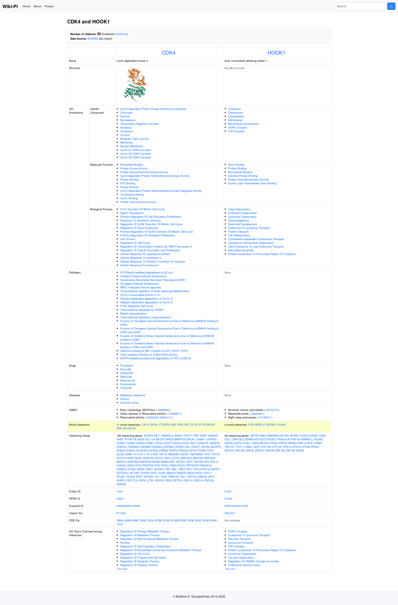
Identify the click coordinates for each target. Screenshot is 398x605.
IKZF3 (120, 458)
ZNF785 (290, 450)
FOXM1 (201, 450)
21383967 (174, 413)
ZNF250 (240, 450)
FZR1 (210, 450)
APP (196, 435)
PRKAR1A (205, 465)
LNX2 (166, 458)
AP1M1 (284, 435)
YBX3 (168, 480)
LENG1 (246, 443)
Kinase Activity (129, 187)
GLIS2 (120, 454)
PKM (173, 465)
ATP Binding (127, 183)
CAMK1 (200, 439)
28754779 (272, 410)
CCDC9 (304, 435)
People (49, 6)
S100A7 (281, 424)
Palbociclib (126, 373)
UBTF (211, 477)
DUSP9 (130, 450)
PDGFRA (148, 465)
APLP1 (188, 435)
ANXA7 (179, 435)
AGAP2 (148, 435)
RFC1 (190, 469)
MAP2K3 (186, 458)
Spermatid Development (242, 224)
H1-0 (136, 454)
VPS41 (315, 447)
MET (173, 462)
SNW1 (319, 443)
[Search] (391, 6)
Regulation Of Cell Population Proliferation (145, 546)
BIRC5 (170, 439)
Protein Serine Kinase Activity (138, 202)
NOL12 (214, 462)
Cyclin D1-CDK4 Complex (135, 150)
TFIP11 (239, 447)
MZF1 (190, 462)
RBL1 (175, 469)
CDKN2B (145, 447)
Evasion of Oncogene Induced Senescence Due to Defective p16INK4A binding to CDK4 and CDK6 (169, 330)
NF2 (206, 462)
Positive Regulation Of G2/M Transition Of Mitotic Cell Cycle (156, 231)
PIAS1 (165, 465)
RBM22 (292, 443)
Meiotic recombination (133, 313)
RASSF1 (159, 469)
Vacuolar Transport (239, 539)
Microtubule (235, 120)
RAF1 (150, 469)
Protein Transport (238, 231)
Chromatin (126, 112)
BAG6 (140, 439)
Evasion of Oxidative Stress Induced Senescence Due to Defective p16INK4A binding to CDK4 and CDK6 (167, 345)
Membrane (126, 142)
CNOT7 (195, 447)
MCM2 (156, 462)
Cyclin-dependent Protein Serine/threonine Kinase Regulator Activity (161, 191)
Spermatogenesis (238, 220)
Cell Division (127, 239)
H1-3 (149, 454)
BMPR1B (180, 439)
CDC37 (167, 443)
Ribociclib (126, 377)
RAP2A (210, 424)
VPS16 (287, 447)
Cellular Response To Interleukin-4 (140, 258)
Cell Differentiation (239, 235)
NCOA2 (199, 462)
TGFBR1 (148, 477)
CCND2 (130, 443)
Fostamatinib (128, 384)
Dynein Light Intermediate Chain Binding (252, 183)
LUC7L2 (175, 458)
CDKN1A (202, 443)
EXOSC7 (271, 439)
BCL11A (150, 439)
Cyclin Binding (128, 198)
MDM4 (165, 462)
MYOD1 (181, 462)
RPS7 (310, 443)
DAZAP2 (215, 447)
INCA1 (138, 458)
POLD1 (181, 465)
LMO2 (255, 443)
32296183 (121, 34)
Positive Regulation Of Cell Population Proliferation (150, 217)
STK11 (208, 473)
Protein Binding (129, 179)
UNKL (248, 447)
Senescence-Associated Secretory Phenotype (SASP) (153, 280)
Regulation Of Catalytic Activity (139, 565)
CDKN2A (133, 447)
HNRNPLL (307, 439)
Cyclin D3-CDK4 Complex (135, 157)
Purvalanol (126, 365)
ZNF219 (199, 480)
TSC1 (182, 477)
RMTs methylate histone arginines (140, 287)
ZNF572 (259, 450)
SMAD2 (171, 473)
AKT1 (157, 435)
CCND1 (120, 443)
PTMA (132, 469)
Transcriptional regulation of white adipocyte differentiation (154, 291)
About (37, 6)
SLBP (162, 473)
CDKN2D (168, 447)
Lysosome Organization (242, 217)
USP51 (142, 480)
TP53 (163, 477)
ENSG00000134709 (236, 506)
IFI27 (208, 454)
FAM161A (283, 439)
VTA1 (151, 480)
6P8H (213, 520)
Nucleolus (126, 127)
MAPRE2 (133, 462)
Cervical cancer (129, 403)
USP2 (256, 447)
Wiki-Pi (10, 6)
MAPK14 (121, 462)
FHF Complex (236, 131)
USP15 (131, 428)
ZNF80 (300, 450)
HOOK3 (229, 443)
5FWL (166, 520)
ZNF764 (280, 450)
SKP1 (154, 473)
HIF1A (163, 454)
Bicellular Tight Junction (134, 139)
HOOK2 (318, 439)
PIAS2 (274, 443)
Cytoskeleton (236, 116)
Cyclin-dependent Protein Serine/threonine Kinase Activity (155, 176)
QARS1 (141, 469)
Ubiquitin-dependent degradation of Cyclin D (146, 298)
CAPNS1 (211, 439)
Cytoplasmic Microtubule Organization (251, 243)
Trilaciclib (125, 388)
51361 (228, 491)
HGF (155, 454)
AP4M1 (294, 435)
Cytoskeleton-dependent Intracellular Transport (256, 239)
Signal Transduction (132, 213)
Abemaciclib (127, 380)
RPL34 (206, 469)
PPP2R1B (192, 465)
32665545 (163, 410)
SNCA (190, 473)
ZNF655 (121, 484)
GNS (173, 424)
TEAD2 (130, 477)
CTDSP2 (164, 424)
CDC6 (185, 443)
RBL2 (182, 469)
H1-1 (143, 454)
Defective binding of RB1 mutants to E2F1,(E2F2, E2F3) (154, 351)
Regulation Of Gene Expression (139, 228)
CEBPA (179, 447)
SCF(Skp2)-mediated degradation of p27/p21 (147, 272)
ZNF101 (188, 480)
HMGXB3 (173, 454)
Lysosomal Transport (240, 542)
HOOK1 (277, 52)
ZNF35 (250, 450)
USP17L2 (131, 480)
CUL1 (227, 439)
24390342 (152, 417)
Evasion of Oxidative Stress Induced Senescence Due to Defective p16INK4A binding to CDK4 (167, 337)
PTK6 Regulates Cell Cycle (136, 306)
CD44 (158, 443)
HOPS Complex (237, 127)
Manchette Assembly (241, 250)
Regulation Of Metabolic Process (140, 535)
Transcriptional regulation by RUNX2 (142, 310)
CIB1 (187, 447)
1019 (119, 491)
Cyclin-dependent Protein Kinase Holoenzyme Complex (153, 109)
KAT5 (238, 443)
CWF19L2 (238, 439)
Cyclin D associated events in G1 (140, 295)
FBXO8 (182, 450)
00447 (120, 499)
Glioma (124, 399)
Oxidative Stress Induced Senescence (143, 276)
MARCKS (146, 462)
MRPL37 (260, 424)
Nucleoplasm (128, 120)
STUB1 (120, 477)
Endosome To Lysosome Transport (249, 228)
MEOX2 (264, 443)
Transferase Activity (132, 194)
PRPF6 (283, 443)
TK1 (157, 477)
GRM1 (129, 454)
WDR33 (159, 480)
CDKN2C (156, 447)
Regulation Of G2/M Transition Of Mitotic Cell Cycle (151, 224)
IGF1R (216, 454)
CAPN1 (153, 424)
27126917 (265, 417)
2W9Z (143, 520)
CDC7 (193, 443)
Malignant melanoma (132, 395)
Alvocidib (125, 369)
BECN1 (160, 439)
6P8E (191, 520)
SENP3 (215, 469)
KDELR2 (148, 458)
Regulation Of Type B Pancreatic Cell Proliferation (150, 250)
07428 (228, 499)
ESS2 (261, 439)
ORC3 (130, 465)
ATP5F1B (130, 439)
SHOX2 (145, 473)
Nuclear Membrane (131, 146)
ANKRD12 (167, 435)
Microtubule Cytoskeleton (243, 124)
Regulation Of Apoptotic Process (140, 561)
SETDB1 (135, 473)
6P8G (206, 520)
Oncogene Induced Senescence (139, 283)
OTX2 (138, 465)
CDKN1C (121, 447)
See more (122, 568)
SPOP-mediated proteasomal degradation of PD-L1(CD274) (155, 358)
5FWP (183, 520)
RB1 (168, 469)
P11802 (121, 513)
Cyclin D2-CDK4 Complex (135, 154)
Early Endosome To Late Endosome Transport (256, 246)
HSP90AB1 (197, 454)
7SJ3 (119, 524)
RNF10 (302, 443)
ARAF (203, 435)
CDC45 (176, 443)
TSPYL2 (192, 477)
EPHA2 (153, 450)
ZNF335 (209, 480)
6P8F (198, 520)
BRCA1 (190, 439)
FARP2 (173, 450)
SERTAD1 (122, 473)
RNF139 (121, 428)
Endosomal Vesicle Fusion (244, 565)
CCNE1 (150, 443)
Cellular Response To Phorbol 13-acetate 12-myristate (152, 261)
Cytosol (124, 135)
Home (26, 6)
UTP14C (277, 447)
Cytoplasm (126, 131)
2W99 (127, 520)
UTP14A (266, 447)
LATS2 (158, 458)
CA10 (145, 424)
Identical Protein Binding (242, 176)
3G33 (151, 520)
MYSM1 (271, 424)
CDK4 (169, 52)
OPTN (201, 424)
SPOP (199, 473)
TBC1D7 (229, 447)
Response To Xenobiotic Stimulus (140, 220)
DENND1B (251, 439)
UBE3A (202, 477)
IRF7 (187, 424)
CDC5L (313, 435)
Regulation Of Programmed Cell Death (143, 557)
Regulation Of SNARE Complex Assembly (253, 561)
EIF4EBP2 (142, 450)
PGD (157, 465)
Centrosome (235, 112)
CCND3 (140, 443)
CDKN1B (214, 443)
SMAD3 (181, 473)
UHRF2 (120, 480)
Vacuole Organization (241, 557)
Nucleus (125, 116)
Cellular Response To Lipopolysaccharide (145, 254)
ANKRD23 (273, 435)
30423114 (165, 417)
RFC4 (197, 469)
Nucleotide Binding (131, 164)
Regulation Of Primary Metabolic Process (145, 531)
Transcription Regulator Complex (139, 124)
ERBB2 (163, 450)
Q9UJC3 (229, 513)
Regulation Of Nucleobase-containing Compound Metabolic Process (160, 550)
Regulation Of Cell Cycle (135, 243)
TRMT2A (173, 477)
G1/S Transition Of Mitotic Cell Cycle (142, 209)
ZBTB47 (229, 450)
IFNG (180, 424)
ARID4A (213, 435)
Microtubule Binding (240, 172)
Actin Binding (236, 164)
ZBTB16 (178, 480)
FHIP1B (295, 439)
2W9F (135, 520)
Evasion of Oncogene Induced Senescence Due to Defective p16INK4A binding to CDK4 (169, 323)
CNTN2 (205, 447)
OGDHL (121, 465)
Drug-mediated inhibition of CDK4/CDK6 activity (148, 354)
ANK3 (262, 435)
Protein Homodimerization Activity (248, 179)
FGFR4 (192, 450)
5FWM (175, 520)
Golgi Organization (239, 209)
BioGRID (92, 38)
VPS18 (296, 447)
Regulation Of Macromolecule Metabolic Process (149, 539)
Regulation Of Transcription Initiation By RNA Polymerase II (156, 246)
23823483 (257, 413)
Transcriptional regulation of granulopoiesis (145, 317)
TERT (139, 477)
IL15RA (129, 458)
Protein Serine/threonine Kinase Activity (144, 172)
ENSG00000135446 (128, 506)
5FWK (158, 520)
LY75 (194, 424)
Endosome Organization (242, 213)
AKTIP (254, 435)
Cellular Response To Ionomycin (139, 265)
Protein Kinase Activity (134, 168)
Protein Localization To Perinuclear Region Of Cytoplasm (262, 254)
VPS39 (306, 447)
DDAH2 (120, 450)
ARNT (120, 439)
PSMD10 (121, 469)
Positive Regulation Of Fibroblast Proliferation (147, 235)
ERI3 (251, 424)
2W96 (119, 520)
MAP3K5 (209, 458)
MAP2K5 (198, 458)
